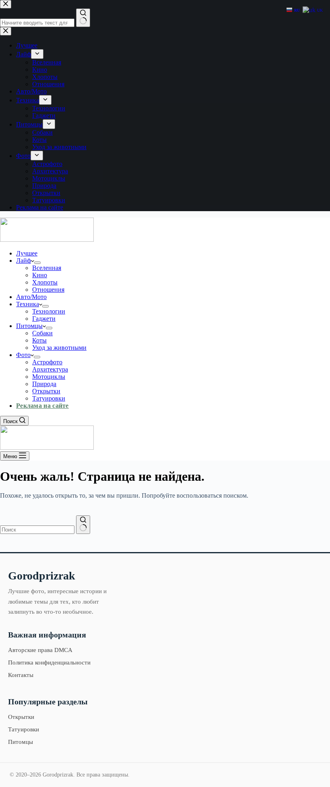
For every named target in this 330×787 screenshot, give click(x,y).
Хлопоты (45, 282)
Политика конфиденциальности (49, 662)
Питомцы (29, 325)
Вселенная (46, 267)
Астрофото (47, 362)
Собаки (42, 333)
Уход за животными (59, 347)
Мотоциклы (48, 376)
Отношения (48, 289)
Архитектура (50, 369)
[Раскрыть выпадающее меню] (37, 263)
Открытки (46, 391)
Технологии (48, 311)
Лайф (23, 260)
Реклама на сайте (42, 405)
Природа (44, 383)
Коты (39, 340)
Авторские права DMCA (40, 650)
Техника (27, 304)
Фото (23, 354)
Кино (39, 275)
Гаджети (44, 318)
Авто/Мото (31, 296)
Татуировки (48, 398)
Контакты (20, 675)
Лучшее (26, 253)
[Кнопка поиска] (83, 524)
